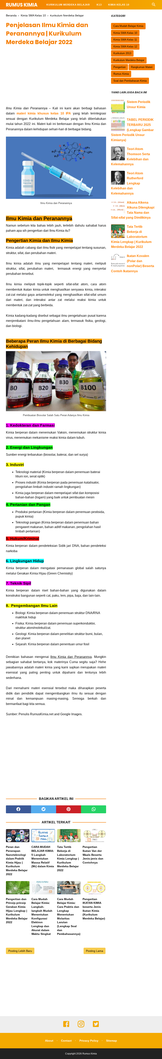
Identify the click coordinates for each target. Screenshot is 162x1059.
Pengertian (119, 67)
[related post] (17, 835)
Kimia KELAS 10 (118, 4)
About (49, 1040)
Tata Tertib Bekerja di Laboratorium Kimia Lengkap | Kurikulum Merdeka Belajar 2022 (68, 858)
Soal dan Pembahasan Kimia (130, 80)
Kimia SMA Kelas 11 (125, 39)
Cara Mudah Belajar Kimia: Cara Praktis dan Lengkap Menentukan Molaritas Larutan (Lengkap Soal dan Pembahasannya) (68, 916)
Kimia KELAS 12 (84, 14)
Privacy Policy (88, 1040)
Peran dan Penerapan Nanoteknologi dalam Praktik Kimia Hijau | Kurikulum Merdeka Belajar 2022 (16, 860)
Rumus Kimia (22, 5)
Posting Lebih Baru (20, 950)
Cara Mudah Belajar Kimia (128, 26)
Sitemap (111, 1040)
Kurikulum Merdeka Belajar (128, 60)
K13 (99, 4)
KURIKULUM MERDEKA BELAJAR (68, 4)
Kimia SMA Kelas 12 (125, 46)
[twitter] (43, 809)
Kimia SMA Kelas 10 (125, 32)
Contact (66, 1040)
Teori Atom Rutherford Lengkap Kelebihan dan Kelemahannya (127, 183)
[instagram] (81, 1027)
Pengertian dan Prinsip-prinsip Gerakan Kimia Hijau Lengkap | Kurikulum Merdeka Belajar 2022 (16, 910)
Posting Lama (94, 950)
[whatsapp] (93, 809)
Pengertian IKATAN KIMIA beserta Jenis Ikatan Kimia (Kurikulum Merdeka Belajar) (94, 908)
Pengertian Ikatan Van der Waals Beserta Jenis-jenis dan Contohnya (93, 854)
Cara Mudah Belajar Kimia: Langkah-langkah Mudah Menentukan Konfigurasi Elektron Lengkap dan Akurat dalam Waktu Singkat (41, 916)
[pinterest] (68, 809)
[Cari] (153, 6)
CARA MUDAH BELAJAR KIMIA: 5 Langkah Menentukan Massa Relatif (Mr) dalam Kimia (42, 856)
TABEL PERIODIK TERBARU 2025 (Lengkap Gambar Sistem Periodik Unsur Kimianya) (132, 130)
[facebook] (18, 809)
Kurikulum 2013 (122, 53)
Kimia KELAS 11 (56, 14)
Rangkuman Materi (142, 67)
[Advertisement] (56, 78)
